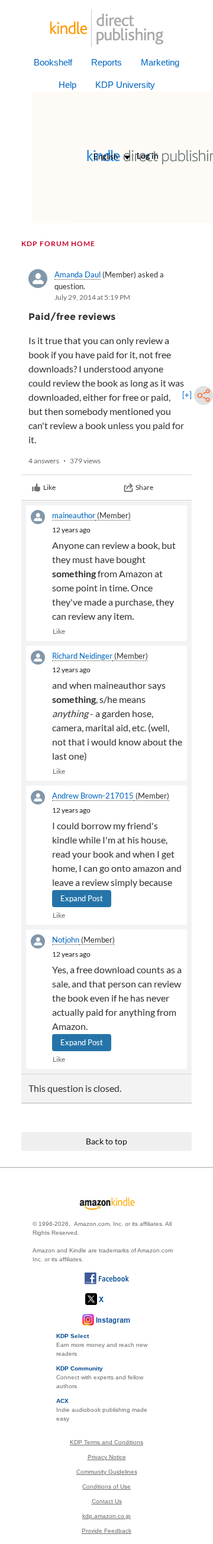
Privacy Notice (107, 1457)
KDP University (125, 85)
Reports (106, 62)
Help (67, 85)
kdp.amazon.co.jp (106, 1516)
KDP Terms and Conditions (106, 1442)
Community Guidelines (106, 1471)
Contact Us (107, 1501)
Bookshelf (53, 62)
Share (144, 487)
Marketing (160, 62)
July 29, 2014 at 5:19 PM (92, 297)
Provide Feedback (106, 1530)
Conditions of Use (106, 1486)
